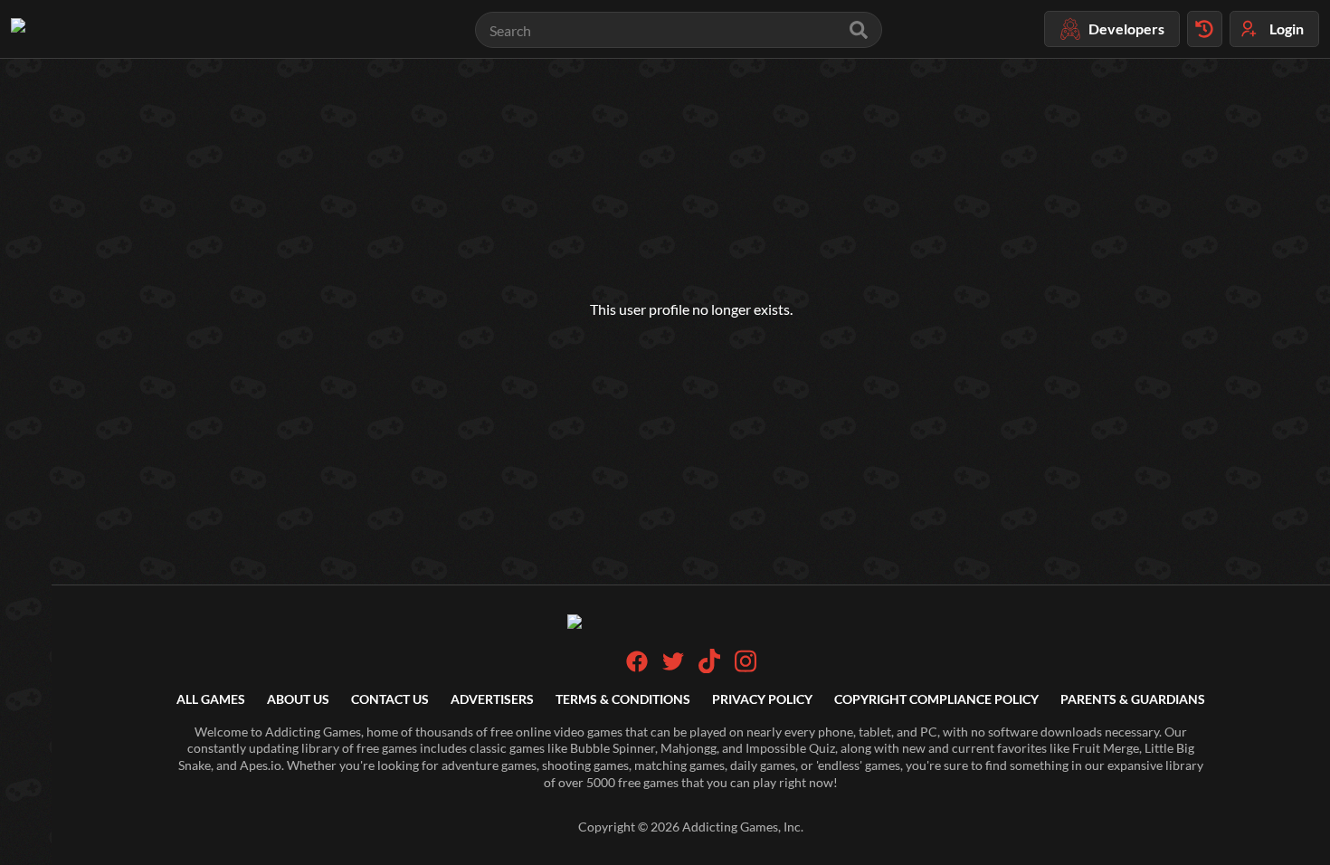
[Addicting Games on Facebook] (637, 667)
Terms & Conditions (623, 699)
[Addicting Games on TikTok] (709, 668)
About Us (298, 699)
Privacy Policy (762, 699)
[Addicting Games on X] (673, 667)
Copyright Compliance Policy (936, 699)
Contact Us (390, 699)
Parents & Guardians (1132, 699)
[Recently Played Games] (1204, 29)
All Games (210, 699)
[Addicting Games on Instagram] (745, 668)
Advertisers (492, 699)
